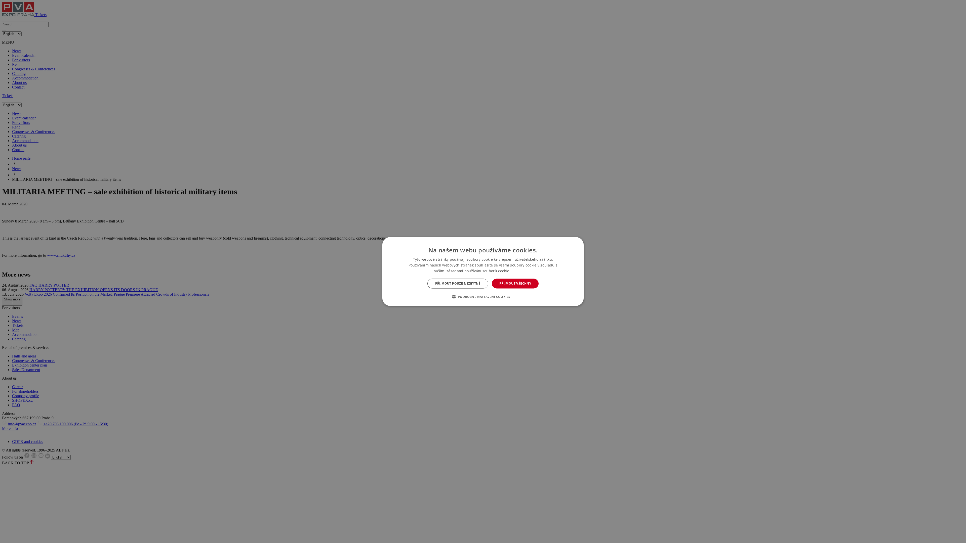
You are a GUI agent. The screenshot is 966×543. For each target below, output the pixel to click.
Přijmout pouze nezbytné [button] (457, 283)
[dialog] (483, 271)
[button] (483, 296)
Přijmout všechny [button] (515, 283)
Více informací (521, 271)
